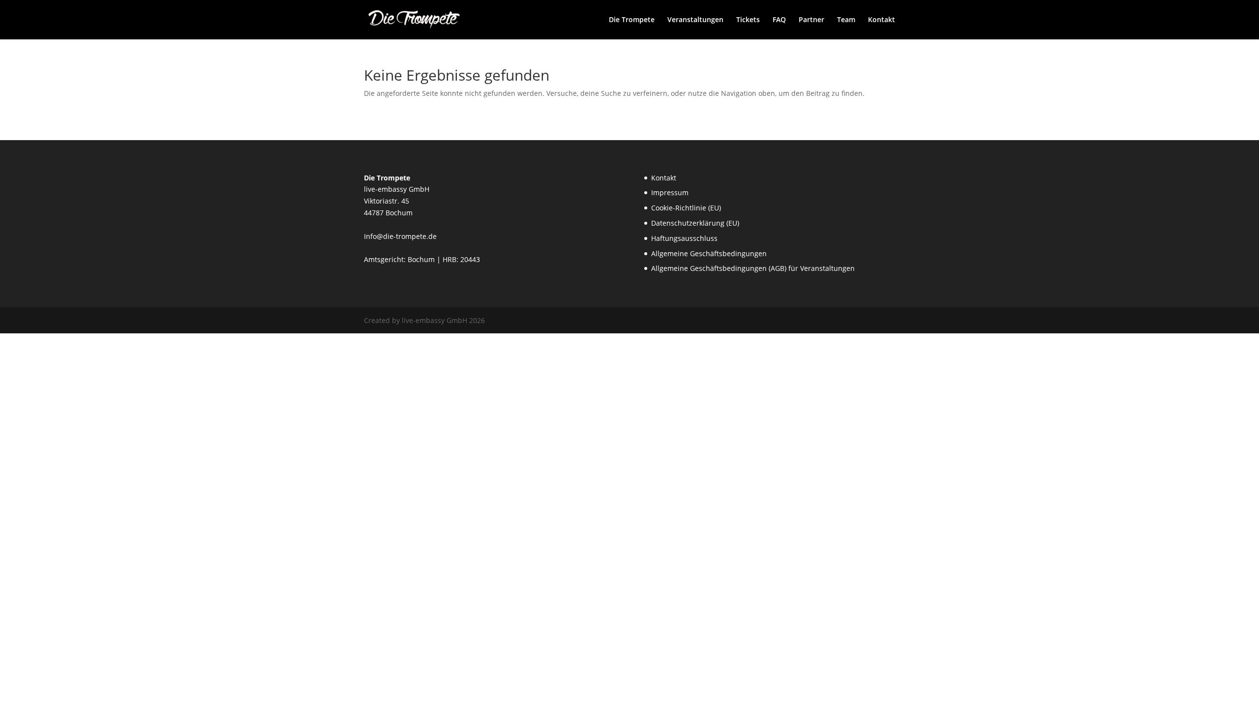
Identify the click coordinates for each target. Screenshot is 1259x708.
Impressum (670, 192)
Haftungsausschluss (684, 238)
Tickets (748, 20)
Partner (811, 20)
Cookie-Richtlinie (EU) (686, 207)
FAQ (779, 20)
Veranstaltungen (695, 20)
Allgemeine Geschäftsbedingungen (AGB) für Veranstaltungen (753, 268)
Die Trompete (632, 20)
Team (846, 20)
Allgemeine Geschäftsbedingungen (709, 253)
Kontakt (881, 20)
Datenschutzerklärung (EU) (695, 223)
